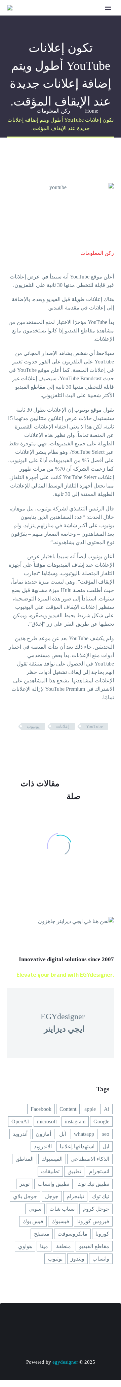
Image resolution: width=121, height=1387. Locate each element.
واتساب (100, 1259)
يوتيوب (33, 726)
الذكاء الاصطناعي (90, 1159)
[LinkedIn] (69, 746)
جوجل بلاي (25, 1196)
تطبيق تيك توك (93, 1184)
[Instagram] (69, 1321)
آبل (62, 1134)
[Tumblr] (79, 746)
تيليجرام (75, 1196)
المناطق (24, 1159)
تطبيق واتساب (53, 1184)
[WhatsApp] (43, 1321)
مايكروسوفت (72, 1234)
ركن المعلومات (97, 253)
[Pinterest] (89, 746)
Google (101, 1121)
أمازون (43, 1134)
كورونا (102, 1234)
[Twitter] (99, 746)
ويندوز (77, 1259)
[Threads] (25, 1321)
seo (105, 1134)
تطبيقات (50, 1171)
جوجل (51, 1196)
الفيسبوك (52, 1159)
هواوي (25, 1246)
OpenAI (20, 1121)
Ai (106, 1109)
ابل (106, 1146)
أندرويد (20, 1134)
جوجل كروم (96, 1209)
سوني (35, 1209)
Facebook (41, 1109)
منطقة (63, 1246)
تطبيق (74, 1171)
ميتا (44, 1246)
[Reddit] (59, 746)
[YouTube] (60, 1321)
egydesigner (65, 1362)
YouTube (94, 726)
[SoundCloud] (34, 1321)
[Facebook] (109, 746)
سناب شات (62, 1209)
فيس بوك (33, 1221)
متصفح (41, 1234)
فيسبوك (60, 1221)
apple (90, 1109)
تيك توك (100, 1196)
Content (67, 1109)
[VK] (51, 1321)
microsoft (47, 1121)
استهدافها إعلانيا (77, 1146)
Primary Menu (108, 8)
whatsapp (84, 1134)
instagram (75, 1121)
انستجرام (99, 1171)
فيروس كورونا (93, 1221)
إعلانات (63, 726)
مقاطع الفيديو (94, 1246)
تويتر (24, 1184)
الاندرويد (43, 1146)
